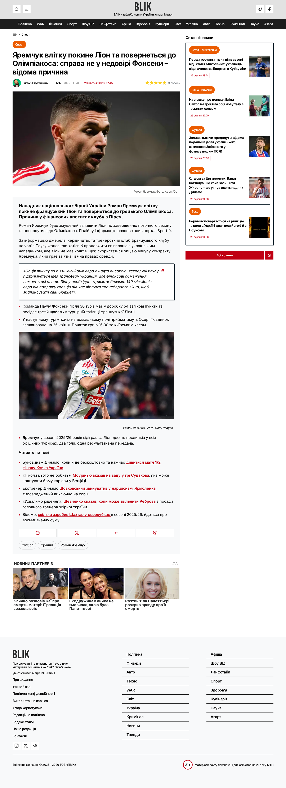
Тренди (133, 734)
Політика (25, 24)
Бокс (195, 211)
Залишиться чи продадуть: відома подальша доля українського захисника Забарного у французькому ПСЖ (216, 144)
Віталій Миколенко (204, 50)
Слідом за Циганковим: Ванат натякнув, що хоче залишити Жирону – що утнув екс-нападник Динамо (216, 185)
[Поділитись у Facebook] (38, 533)
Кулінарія (162, 24)
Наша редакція (24, 729)
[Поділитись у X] (77, 533)
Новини (133, 726)
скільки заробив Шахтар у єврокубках (74, 514)
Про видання (23, 679)
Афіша (126, 24)
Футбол (197, 130)
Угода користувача (28, 708)
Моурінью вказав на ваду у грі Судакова (111, 475)
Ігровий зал (21, 687)
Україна (192, 24)
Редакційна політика (29, 715)
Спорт (72, 24)
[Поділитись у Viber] (155, 533)
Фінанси (55, 24)
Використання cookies (30, 701)
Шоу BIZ (88, 24)
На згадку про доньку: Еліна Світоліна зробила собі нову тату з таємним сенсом (216, 104)
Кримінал (237, 24)
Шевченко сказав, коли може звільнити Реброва (109, 501)
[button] (17, 9)
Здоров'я (143, 24)
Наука (254, 24)
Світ (178, 24)
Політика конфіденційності (34, 693)
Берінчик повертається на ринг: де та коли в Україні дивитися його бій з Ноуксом (217, 225)
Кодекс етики (23, 722)
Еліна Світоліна (202, 90)
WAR (40, 24)
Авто (206, 24)
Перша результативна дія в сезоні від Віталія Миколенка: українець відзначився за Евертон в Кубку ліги (217, 63)
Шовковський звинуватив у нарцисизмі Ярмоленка (107, 488)
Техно (219, 24)
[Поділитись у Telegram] (116, 533)
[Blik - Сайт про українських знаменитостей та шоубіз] (21, 657)
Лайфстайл (107, 24)
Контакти (20, 736)
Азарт (268, 24)
